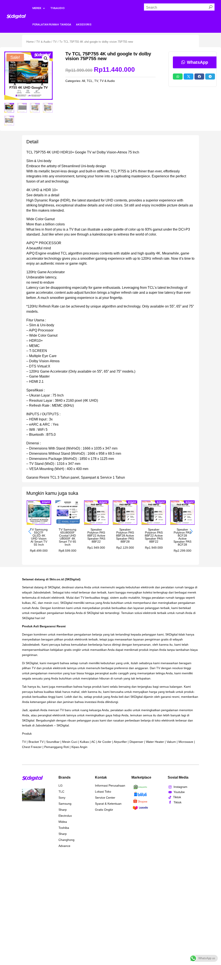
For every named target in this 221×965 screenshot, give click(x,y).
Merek (36, 8)
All (83, 81)
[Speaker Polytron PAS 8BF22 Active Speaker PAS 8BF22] (96, 523)
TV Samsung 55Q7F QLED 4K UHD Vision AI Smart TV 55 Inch (38, 537)
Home (30, 41)
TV (55, 41)
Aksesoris (84, 24)
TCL (90, 81)
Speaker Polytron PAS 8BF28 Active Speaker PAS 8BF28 (125, 535)
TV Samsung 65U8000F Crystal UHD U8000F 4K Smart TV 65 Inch (67, 537)
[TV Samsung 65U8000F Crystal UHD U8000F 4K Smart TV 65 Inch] (67, 523)
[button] (46, 58)
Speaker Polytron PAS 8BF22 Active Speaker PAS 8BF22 (96, 535)
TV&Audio (57, 8)
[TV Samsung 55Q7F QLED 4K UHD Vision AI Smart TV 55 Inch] (38, 523)
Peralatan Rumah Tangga (51, 24)
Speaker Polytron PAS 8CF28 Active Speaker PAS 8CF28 (182, 537)
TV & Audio (43, 41)
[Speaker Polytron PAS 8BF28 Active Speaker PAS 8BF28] (125, 523)
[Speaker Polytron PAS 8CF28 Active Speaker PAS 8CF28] (182, 523)
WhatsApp (197, 62)
